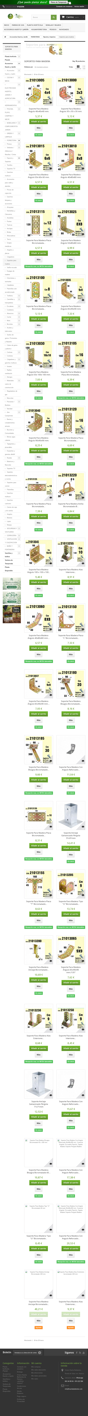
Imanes (9, 366)
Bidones (9, 518)
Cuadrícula (78, 68)
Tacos (8, 239)
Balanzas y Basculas (9, 463)
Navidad (9, 409)
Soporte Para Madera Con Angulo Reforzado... (70, 768)
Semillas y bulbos (53, 25)
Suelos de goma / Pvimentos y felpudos (11, 338)
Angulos (9, 514)
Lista (84, 68)
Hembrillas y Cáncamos (10, 212)
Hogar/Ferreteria (39, 29)
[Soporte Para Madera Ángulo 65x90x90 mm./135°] (71, 950)
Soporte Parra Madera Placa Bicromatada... (71, 373)
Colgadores (10, 257)
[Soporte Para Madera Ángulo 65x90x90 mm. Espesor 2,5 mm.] (38, 684)
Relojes (9, 525)
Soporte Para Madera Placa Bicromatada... (38, 241)
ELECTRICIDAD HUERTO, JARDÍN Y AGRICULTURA (10, 93)
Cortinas (9, 352)
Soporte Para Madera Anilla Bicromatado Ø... (70, 505)
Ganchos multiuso (9, 174)
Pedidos (53, 29)
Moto (8, 320)
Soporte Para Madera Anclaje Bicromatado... (38, 968)
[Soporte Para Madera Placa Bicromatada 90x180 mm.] (38, 815)
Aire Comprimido (9, 414)
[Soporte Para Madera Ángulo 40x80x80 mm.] (71, 157)
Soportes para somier (10, 484)
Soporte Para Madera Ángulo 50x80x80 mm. (71, 241)
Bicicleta (9, 324)
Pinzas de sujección (9, 191)
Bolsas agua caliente (10, 438)
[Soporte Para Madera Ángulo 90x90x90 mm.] (38, 420)
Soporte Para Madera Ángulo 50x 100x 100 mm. (39, 373)
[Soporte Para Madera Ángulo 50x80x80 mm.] (71, 223)
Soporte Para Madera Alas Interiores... (71, 570)
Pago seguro (21, 1396)
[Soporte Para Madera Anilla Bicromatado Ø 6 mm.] (71, 486)
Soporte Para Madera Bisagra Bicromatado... (70, 702)
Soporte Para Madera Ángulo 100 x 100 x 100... (38, 570)
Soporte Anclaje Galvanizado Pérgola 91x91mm (70, 835)
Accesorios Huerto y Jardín (16, 29)
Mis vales (34, 1379)
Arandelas (10, 218)
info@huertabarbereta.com (73, 1389)
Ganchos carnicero (9, 501)
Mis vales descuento (38, 1370)
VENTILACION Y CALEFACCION (11, 540)
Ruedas (9, 458)
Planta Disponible (9, 569)
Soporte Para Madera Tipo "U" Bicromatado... (71, 902)
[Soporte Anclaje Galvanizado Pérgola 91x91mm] (71, 815)
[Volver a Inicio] (5, 37)
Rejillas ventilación (8, 371)
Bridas (8, 232)
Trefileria (9, 296)
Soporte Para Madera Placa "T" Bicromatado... (38, 902)
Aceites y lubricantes (9, 329)
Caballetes (10, 285)
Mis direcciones (37, 1373)
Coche (8, 317)
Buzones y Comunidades (9, 431)
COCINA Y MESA (9, 79)
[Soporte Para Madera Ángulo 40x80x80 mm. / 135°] (38, 618)
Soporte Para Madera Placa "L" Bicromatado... (70, 636)
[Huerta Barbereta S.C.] (15, 16)
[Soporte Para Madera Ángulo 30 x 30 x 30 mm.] (71, 91)
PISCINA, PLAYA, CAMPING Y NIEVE (9, 114)
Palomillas (10, 489)
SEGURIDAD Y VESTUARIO (11, 530)
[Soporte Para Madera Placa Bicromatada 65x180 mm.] (38, 486)
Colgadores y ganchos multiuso (11, 361)
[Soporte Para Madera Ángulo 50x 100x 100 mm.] (38, 354)
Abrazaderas (10, 236)
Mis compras (36, 1367)
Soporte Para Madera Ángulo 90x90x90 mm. (38, 439)
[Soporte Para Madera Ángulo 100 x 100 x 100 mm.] (38, 552)
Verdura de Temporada (9, 561)
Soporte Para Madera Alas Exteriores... (39, 1037)
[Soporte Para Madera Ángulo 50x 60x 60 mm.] (38, 157)
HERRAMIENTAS (11, 105)
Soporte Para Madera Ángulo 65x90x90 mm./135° (71, 970)
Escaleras (10, 306)
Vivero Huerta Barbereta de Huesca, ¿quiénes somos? (22, 1379)
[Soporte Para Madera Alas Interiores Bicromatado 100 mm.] (71, 552)
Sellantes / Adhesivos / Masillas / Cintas (10, 151)
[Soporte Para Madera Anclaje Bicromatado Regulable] (38, 950)
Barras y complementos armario (10, 422)
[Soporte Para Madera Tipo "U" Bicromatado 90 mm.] (71, 884)
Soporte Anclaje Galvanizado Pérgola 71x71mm (38, 1104)
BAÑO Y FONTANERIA (9, 547)
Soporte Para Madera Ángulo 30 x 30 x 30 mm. (71, 110)
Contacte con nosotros (64, 6)
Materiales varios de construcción (9, 384)
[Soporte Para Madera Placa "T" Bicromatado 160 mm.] (38, 884)
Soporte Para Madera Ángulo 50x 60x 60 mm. (38, 176)
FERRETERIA (11, 140)
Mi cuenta (36, 1363)
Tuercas (9, 225)
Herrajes (9, 377)
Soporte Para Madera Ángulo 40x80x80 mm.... (39, 636)
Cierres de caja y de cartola (11, 509)
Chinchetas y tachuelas (10, 279)
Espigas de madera (9, 272)
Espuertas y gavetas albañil (10, 452)
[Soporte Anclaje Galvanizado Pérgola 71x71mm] (38, 1084)
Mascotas (9, 398)
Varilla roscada (11, 267)
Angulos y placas (9, 251)
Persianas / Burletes (9, 403)
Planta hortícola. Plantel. (11, 58)
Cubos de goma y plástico (11, 347)
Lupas (8, 521)
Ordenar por (28, 67)
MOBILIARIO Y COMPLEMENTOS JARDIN (11, 126)
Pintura (9, 144)
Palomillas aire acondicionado (11, 290)
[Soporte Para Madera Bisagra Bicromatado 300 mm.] (38, 749)
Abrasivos (10, 313)
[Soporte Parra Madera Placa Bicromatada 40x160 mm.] (71, 354)
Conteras (9, 356)
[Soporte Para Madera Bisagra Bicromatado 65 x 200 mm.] (38, 1152)
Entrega (20, 1372)
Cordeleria (10, 310)
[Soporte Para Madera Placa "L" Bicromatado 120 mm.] (71, 618)
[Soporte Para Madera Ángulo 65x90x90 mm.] (71, 289)
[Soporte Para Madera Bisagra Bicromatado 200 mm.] (71, 684)
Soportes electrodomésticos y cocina (11, 475)
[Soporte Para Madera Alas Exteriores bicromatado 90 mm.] (38, 1018)
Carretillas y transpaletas (10, 301)
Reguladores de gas (11, 392)
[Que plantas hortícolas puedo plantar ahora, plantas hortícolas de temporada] (44, 2)
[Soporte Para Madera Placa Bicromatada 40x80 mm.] (38, 289)
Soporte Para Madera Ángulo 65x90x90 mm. (71, 307)
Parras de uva (18, 25)
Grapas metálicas (8, 244)
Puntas (9, 221)
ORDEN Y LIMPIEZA (9, 135)
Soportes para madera (10, 262)
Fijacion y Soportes (9, 159)
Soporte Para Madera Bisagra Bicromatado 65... (38, 1171)
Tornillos (9, 165)
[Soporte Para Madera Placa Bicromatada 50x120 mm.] (38, 223)
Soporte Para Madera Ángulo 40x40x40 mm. (38, 110)
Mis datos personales (39, 1376)
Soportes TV (10, 169)
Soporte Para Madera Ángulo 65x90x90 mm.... (39, 702)
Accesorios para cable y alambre (9, 182)
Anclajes (9, 228)
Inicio (6, 25)
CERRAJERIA (11, 535)
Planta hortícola (35, 25)
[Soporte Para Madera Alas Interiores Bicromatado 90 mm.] (71, 1018)
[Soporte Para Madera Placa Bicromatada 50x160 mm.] (71, 420)
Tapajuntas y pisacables (10, 445)
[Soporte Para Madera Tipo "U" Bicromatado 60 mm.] (38, 1218)
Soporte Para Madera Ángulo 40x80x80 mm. (71, 176)
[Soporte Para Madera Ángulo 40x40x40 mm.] (38, 91)
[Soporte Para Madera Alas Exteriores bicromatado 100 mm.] (71, 1284)
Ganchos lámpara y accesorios (9, 200)
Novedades (64, 29)
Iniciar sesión (79, 6)
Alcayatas (10, 207)
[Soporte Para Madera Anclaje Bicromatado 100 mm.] (38, 1284)
